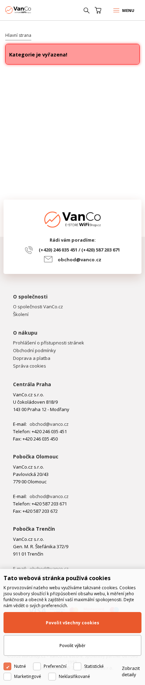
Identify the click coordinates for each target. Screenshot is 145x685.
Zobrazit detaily (131, 671)
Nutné (20, 666)
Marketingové (27, 676)
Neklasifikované (74, 676)
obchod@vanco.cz (79, 259)
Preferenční (55, 666)
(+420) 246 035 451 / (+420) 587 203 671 (79, 250)
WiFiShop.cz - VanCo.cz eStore (31, 10)
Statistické (94, 666)
